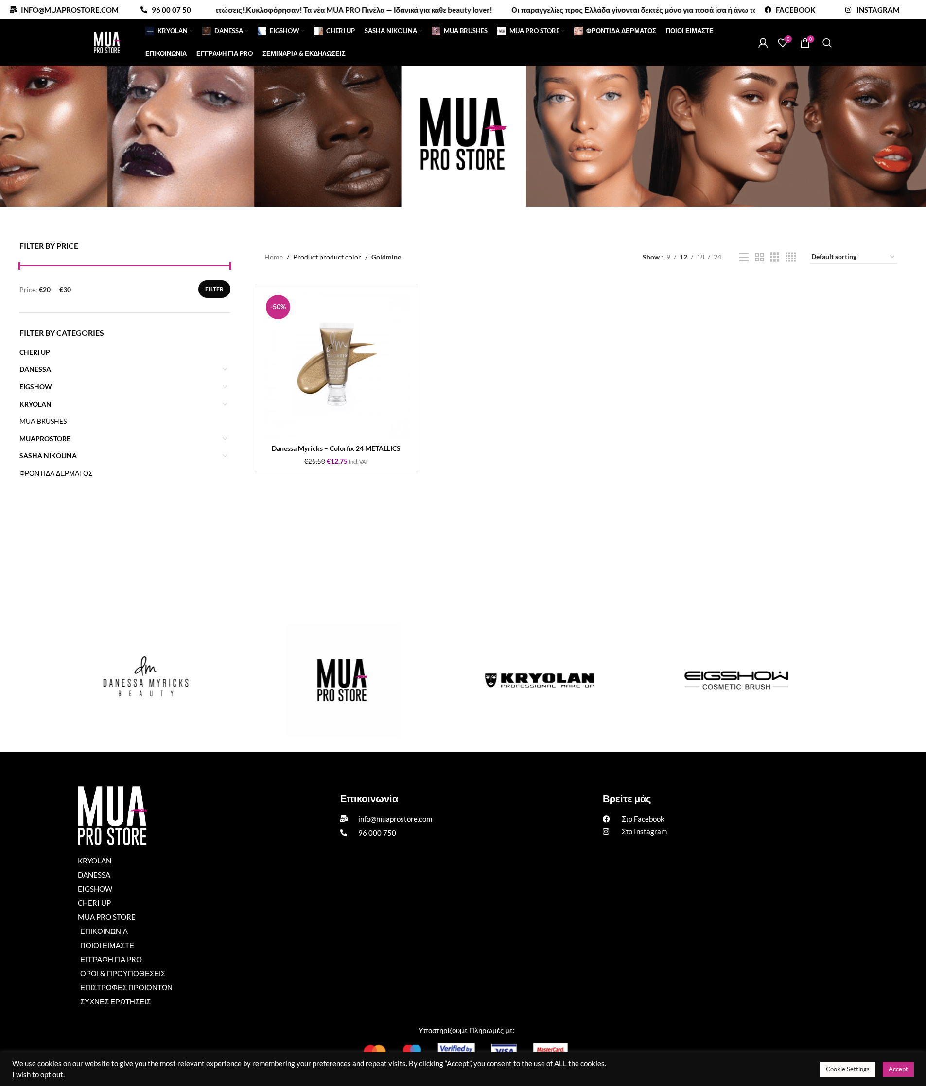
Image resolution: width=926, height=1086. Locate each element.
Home (273, 257)
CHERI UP (34, 352)
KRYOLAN (35, 404)
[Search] (827, 42)
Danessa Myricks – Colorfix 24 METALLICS (336, 448)
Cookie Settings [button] (848, 1069)
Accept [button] (898, 1069)
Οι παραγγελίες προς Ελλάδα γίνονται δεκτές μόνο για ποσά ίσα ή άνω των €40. (607, 9)
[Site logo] (107, 41)
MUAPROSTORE (44, 438)
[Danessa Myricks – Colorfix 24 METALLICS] (336, 365)
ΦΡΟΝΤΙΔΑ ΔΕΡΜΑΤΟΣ (56, 473)
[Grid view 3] (774, 257)
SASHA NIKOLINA (48, 455)
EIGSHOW (35, 386)
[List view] (744, 257)
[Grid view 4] (791, 257)
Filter (214, 289)
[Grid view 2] (759, 257)
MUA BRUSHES (43, 421)
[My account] (763, 42)
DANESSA (35, 369)
